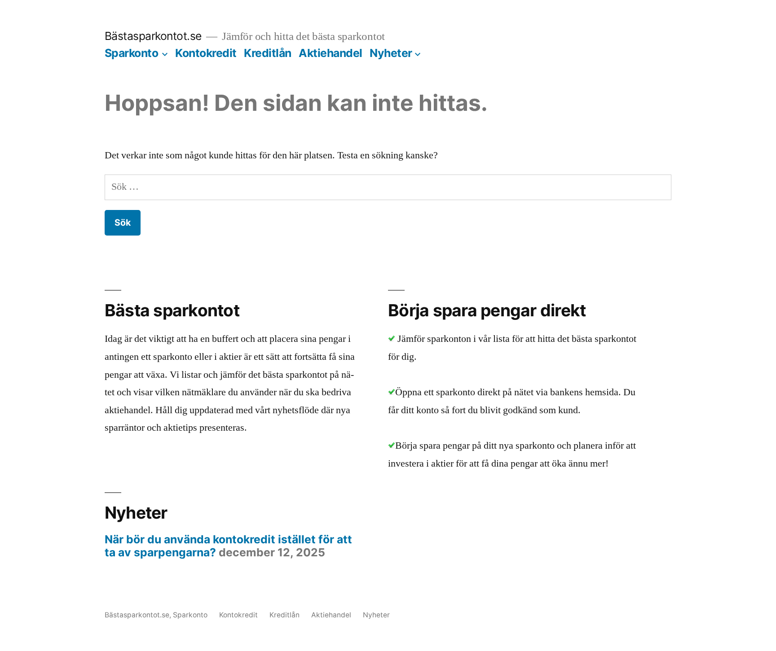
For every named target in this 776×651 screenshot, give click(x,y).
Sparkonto (132, 53)
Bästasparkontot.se (153, 36)
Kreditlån (267, 53)
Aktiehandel (330, 53)
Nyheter (391, 53)
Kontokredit (206, 53)
